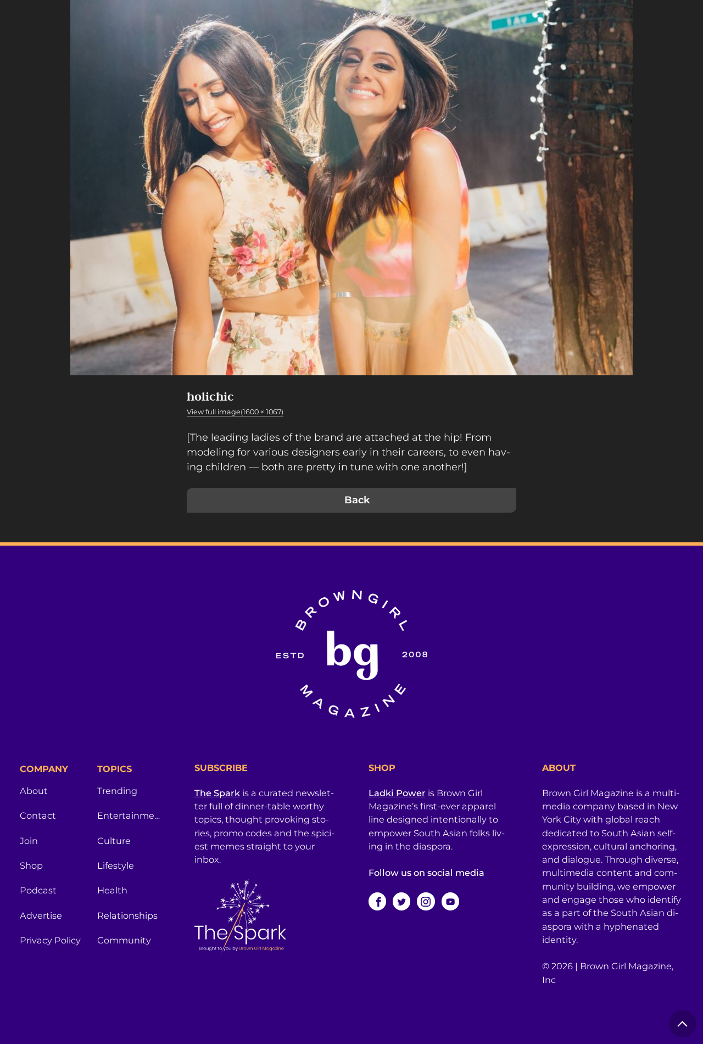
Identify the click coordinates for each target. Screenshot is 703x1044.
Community (124, 940)
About (34, 790)
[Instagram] (425, 901)
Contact (38, 815)
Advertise (41, 915)
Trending (117, 790)
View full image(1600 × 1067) (235, 412)
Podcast (38, 890)
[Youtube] (450, 901)
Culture (114, 840)
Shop (31, 865)
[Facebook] (377, 901)
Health (112, 890)
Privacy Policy (50, 940)
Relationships (127, 915)
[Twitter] (401, 901)
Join (29, 840)
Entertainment (129, 815)
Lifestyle (115, 865)
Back (357, 500)
